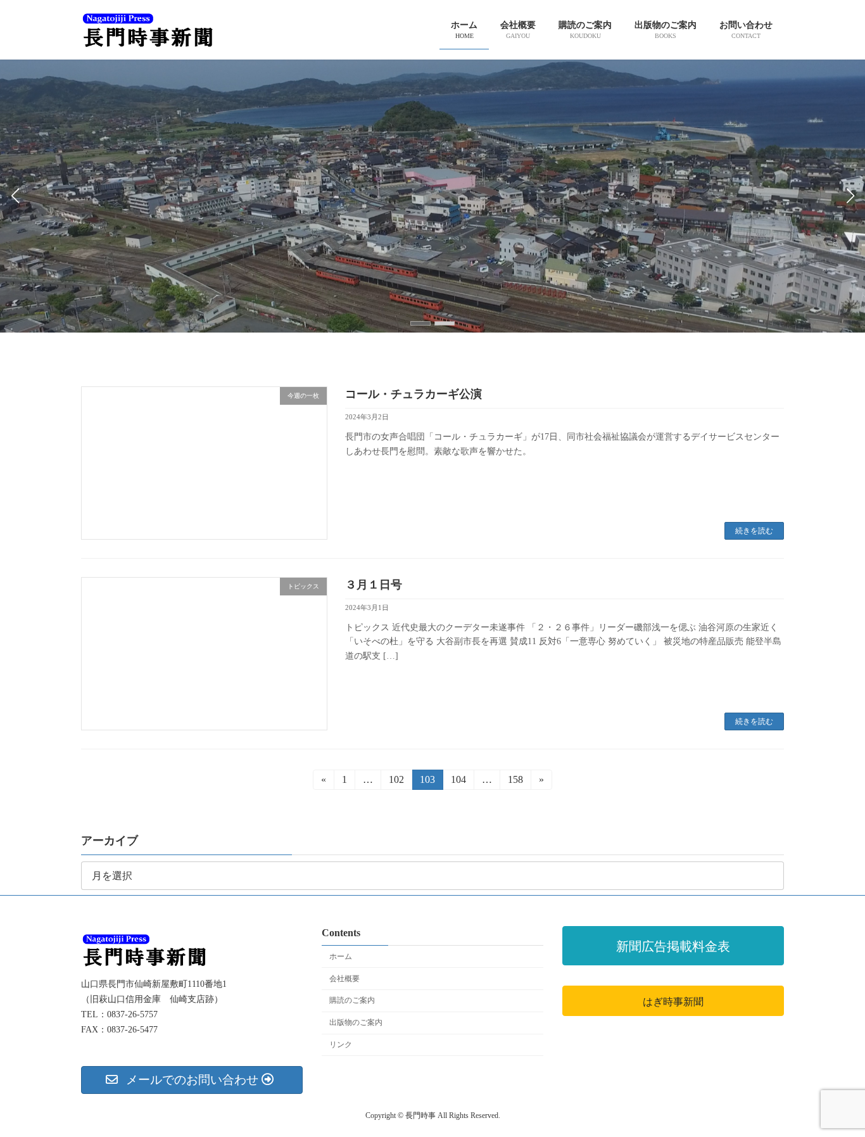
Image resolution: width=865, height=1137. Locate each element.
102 (396, 782)
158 (515, 782)
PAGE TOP (833, 1091)
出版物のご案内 (355, 1022)
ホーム (340, 955)
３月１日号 (373, 584)
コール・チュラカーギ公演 (413, 394)
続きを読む (754, 530)
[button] (420, 323)
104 (458, 782)
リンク (340, 1044)
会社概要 (344, 978)
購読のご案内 (352, 1000)
